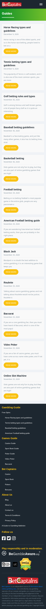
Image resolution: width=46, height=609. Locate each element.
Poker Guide (10, 454)
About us (8, 505)
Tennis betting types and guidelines (18, 423)
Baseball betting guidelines (19, 127)
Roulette (8, 282)
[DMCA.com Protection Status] (25, 564)
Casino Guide (10, 443)
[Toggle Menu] (40, 4)
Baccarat (9, 313)
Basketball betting (14, 158)
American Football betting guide (22, 220)
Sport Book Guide (12, 448)
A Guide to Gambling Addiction (13, 526)
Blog (6, 500)
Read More (11, 51)
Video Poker (10, 344)
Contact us (9, 510)
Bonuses (8, 490)
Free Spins (6, 412)
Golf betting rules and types (19, 96)
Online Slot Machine (15, 375)
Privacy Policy (10, 520)
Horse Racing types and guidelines (18, 418)
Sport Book (9, 479)
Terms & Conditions (12, 515)
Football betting (12, 189)
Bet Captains (6, 586)
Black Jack (10, 251)
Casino (7, 474)
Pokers (7, 484)
